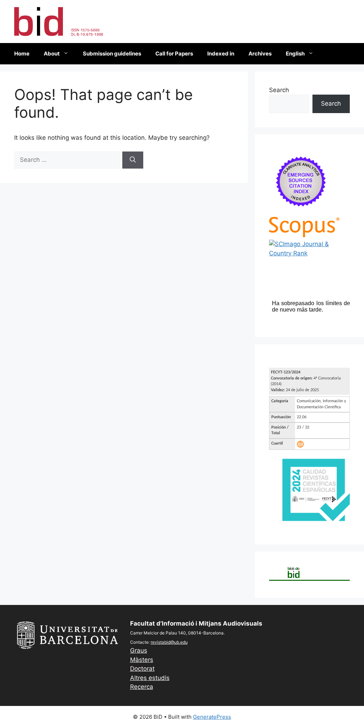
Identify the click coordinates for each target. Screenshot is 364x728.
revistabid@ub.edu (169, 642)
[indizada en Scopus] (304, 235)
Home (22, 53)
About (52, 53)
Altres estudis (150, 677)
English (295, 53)
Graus (138, 650)
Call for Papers (174, 53)
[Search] (132, 160)
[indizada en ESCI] (301, 212)
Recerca (141, 686)
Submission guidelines (112, 53)
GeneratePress (212, 716)
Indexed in (220, 53)
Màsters (141, 659)
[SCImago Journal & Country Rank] (309, 253)
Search (279, 90)
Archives (260, 53)
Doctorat (142, 668)
